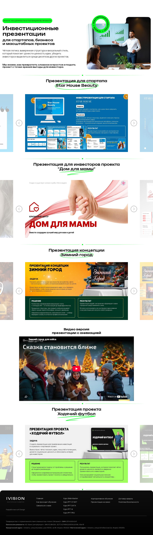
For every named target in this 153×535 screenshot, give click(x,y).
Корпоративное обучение (102, 498)
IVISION (15, 498)
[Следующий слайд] (134, 123)
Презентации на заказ (100, 502)
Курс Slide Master (70, 498)
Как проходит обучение (46, 502)
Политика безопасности (128, 502)
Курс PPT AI (68, 509)
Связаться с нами (43, 505)
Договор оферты (125, 498)
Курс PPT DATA (69, 505)
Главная (39, 498)
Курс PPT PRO (69, 512)
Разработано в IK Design (15, 509)
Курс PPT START (70, 502)
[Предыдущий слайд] (19, 123)
